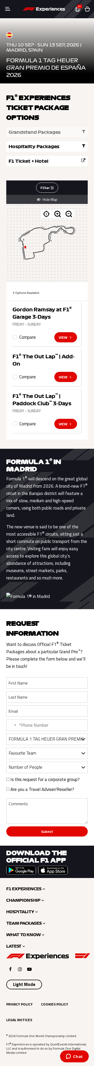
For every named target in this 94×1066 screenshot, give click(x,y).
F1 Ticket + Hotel (28, 161)
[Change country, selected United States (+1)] (12, 725)
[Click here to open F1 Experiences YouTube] (29, 969)
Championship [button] (23, 900)
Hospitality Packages (34, 146)
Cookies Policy (54, 1004)
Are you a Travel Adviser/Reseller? (41, 789)
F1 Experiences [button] (24, 889)
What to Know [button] (23, 935)
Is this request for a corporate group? (44, 779)
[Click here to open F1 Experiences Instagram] (20, 969)
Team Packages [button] (24, 923)
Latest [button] (13, 946)
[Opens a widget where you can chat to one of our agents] (74, 1056)
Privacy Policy (19, 1004)
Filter (45, 187)
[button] (80, 9)
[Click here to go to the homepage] (44, 9)
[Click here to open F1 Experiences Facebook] (10, 969)
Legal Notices (19, 1019)
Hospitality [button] (20, 912)
